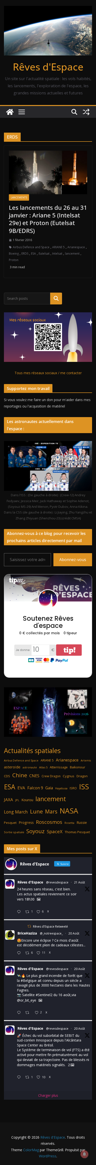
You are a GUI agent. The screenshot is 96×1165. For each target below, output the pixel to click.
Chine (19, 775)
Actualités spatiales (32, 750)
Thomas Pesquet (77, 832)
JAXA (8, 799)
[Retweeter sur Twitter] (29, 926)
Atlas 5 (43, 767)
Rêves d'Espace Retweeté (50, 926)
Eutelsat (44, 253)
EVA (21, 788)
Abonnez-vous (72, 559)
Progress (26, 822)
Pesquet (10, 822)
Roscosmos (49, 821)
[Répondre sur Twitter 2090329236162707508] (20, 1012)
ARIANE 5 (58, 247)
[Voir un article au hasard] (86, 112)
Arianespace (76, 247)
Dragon (82, 776)
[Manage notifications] (84, 1154)
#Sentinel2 (44, 994)
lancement (72, 253)
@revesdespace (57, 882)
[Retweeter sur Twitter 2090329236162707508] (28, 1012)
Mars (51, 811)
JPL (17, 800)
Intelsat (57, 253)
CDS (7, 776)
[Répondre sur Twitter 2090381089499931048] (20, 953)
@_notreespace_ (51, 933)
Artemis (86, 760)
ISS (84, 786)
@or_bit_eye (26, 1000)
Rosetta (69, 823)
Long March (16, 812)
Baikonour (77, 767)
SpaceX (55, 831)
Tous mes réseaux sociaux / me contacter (48, 373)
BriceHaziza (27, 933)
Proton (13, 260)
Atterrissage (59, 767)
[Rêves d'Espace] (10, 112)
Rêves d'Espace (48, 66)
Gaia (49, 788)
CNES (34, 775)
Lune (36, 811)
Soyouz (35, 831)
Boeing (14, 253)
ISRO (73, 788)
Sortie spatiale (14, 832)
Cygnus (68, 776)
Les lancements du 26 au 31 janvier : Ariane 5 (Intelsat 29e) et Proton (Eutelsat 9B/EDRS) (48, 219)
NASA (69, 811)
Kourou (27, 799)
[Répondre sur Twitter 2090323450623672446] (20, 1077)
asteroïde (12, 766)
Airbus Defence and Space (31, 247)
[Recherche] (56, 298)
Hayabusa (61, 788)
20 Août (73, 933)
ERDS (24, 253)
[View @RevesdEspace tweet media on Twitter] (39, 899)
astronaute (30, 767)
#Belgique (29, 980)
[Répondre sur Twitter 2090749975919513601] (20, 912)
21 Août (79, 882)
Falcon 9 (35, 788)
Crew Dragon (51, 776)
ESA (33, 253)
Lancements (19, 197)
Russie (82, 822)
